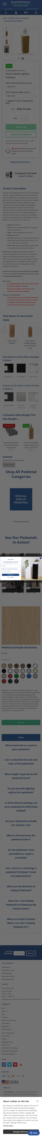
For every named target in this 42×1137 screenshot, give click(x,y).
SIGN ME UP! (10, 574)
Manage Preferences (21, 1132)
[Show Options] (18, 571)
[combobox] (10, 571)
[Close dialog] (40, 558)
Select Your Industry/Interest (9, 569)
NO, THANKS (10, 577)
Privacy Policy (8, 1126)
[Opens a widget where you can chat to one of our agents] (33, 1133)
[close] (37, 1101)
